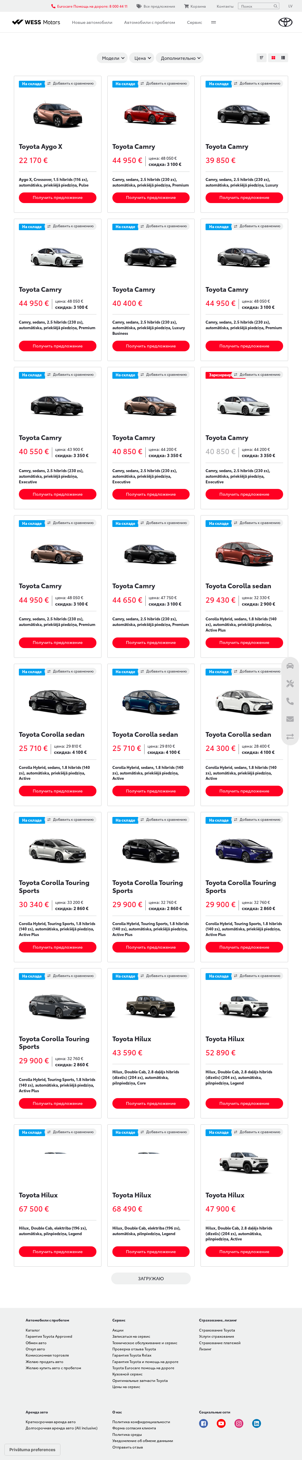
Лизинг (205, 1348)
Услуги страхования (216, 1336)
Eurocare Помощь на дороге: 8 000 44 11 (92, 6)
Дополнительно (178, 58)
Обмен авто (36, 1342)
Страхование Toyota (217, 1329)
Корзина (198, 6)
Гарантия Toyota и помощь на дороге (145, 1361)
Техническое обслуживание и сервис (144, 1342)
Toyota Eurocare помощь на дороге (143, 1367)
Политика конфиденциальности (141, 1421)
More (213, 22)
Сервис (194, 22)
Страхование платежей (220, 1342)
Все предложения (159, 6)
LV (290, 5)
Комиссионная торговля (47, 1354)
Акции (118, 1329)
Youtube (221, 1423)
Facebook (203, 1423)
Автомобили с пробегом (149, 22)
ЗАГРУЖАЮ (151, 1278)
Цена (140, 58)
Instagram (238, 1423)
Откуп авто (35, 1348)
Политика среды (127, 1434)
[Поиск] (275, 6)
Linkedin (256, 1423)
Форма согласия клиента (134, 1427)
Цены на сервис (126, 1386)
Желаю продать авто (44, 1361)
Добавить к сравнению (73, 82)
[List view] (283, 57)
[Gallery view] (273, 57)
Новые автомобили (92, 22)
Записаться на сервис (131, 1336)
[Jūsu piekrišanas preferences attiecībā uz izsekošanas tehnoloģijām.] (32, 1449)
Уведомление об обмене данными (142, 1440)
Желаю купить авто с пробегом (53, 1367)
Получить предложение (58, 197)
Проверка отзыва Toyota (134, 1348)
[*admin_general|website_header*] (285, 22)
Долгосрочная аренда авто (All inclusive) (61, 1427)
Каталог (33, 1329)
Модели (110, 58)
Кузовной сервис (127, 1373)
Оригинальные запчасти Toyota (140, 1380)
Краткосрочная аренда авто (51, 1421)
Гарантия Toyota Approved (49, 1336)
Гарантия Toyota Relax (131, 1354)
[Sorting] (262, 57)
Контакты (225, 6)
